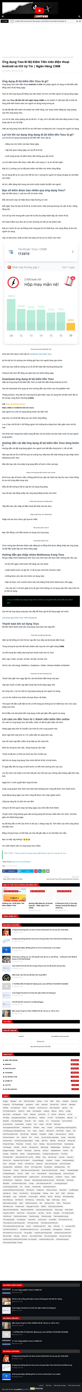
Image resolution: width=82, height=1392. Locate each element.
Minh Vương (55, 1200)
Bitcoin (61, 1111)
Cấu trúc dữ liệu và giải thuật (50, 1137)
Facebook (74, 1101)
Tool (33, 1173)
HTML (37, 1104)
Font (29, 1131)
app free (64, 1108)
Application (18, 1180)
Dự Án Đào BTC (8, 1124)
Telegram (39, 1073)
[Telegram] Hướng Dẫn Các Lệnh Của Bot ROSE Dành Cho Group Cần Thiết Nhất (40, 930)
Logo (14, 1196)
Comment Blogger (37, 1160)
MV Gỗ (27, 1167)
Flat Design (28, 1150)
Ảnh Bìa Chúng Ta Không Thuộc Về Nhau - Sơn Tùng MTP (20, 1239)
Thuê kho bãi (7, 1216)
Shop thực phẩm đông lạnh (44, 1210)
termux (67, 1177)
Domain (27, 1187)
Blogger (5, 1101)
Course (36, 1137)
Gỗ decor (45, 1150)
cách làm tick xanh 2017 (10, 1229)
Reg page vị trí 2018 (33, 1206)
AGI (18, 1137)
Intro (52, 1193)
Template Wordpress (33, 1154)
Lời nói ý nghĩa (33, 1196)
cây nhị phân (7, 1177)
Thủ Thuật (64, 1154)
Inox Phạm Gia (29, 1164)
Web (49, 1226)
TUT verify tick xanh (68, 1213)
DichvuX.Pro (40, 1041)
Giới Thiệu (49, 1385)
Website (5, 1108)
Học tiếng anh (17, 1114)
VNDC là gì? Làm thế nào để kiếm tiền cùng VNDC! (29, 975)
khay (43, 1127)
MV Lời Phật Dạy (8, 1200)
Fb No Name (30, 1190)
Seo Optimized (15, 1108)
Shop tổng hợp (68, 1144)
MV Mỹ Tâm (14, 1154)
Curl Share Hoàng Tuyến (19, 1183)
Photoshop (19, 1144)
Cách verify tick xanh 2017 (44, 1183)
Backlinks (6, 1121)
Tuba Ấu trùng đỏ (68, 1173)
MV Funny (57, 1196)
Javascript (45, 1104)
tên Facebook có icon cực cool (12, 1233)
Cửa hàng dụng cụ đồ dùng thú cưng (14, 1131)
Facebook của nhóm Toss (40, 354)
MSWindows (18, 1167)
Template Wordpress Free (51, 1154)
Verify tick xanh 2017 (39, 1226)
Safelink (43, 1206)
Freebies (28, 1124)
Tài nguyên (43, 1134)
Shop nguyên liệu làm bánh (11, 1127)
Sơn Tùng (41, 1213)
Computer (49, 1160)
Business (27, 1180)
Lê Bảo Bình (22, 1196)
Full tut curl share (52, 1190)
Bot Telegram (37, 1111)
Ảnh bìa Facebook (8, 1137)
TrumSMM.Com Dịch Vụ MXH (60, 1036)
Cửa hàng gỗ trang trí (60, 1183)
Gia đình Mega (73, 1190)
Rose (35, 1144)
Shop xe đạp (58, 1210)
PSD (34, 1121)
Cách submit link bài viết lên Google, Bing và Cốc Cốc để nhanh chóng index (38, 966)
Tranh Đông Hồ (41, 1173)
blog (44, 1157)
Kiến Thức (45, 1141)
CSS (71, 1108)
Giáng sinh (12, 1164)
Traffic (25, 1114)
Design (63, 1137)
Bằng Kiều (6, 1183)
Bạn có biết (6, 1114)
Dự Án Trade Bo (39, 1089)
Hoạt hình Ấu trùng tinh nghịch (24, 1141)
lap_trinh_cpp (52, 1157)
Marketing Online (60, 1167)
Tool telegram (21, 1219)
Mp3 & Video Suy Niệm (10, 1203)
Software (42, 1118)
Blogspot (13, 1101)
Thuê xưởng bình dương (61, 1216)
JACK (57, 1193)
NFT (41, 1203)
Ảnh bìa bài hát (7, 1180)
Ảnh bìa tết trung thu (62, 1239)
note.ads (61, 1157)
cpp (73, 1147)
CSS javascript (55, 1121)
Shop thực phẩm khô (27, 1210)
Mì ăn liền (28, 1121)
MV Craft (48, 1124)
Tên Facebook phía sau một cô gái (13, 1226)
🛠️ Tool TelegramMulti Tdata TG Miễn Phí (42, 21)
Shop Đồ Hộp (24, 1134)
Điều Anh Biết (7, 1236)
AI (75, 1118)
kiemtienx (68, 1229)
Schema (16, 1170)
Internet (65, 1150)
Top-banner (31, 1219)
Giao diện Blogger (16, 1121)
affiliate (38, 1157)
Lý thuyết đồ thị (7, 1167)
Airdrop (39, 1064)
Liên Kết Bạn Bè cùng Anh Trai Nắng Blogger (28, 1002)
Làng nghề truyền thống (19, 1118)
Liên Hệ (41, 1385)
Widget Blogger (55, 1147)
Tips (20, 1101)
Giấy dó (41, 1131)
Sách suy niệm (31, 1213)
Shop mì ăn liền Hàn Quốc (49, 1170)
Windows (36, 1127)
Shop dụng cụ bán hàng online (30, 1170)
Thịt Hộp (16, 1147)
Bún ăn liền (70, 1180)
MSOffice (42, 1196)
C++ (47, 1121)
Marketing (72, 1104)
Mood (64, 1200)
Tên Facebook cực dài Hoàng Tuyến (14, 1223)
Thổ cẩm (20, 1173)
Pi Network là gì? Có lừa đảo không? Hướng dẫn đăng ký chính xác (66, 905)
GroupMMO (7, 71)
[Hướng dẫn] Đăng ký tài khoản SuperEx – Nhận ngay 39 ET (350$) (41, 905)
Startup (62, 1170)
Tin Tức (39, 1085)
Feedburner (40, 1190)
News (28, 1111)
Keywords (39, 1164)
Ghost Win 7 (63, 1190)
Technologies (7, 1147)
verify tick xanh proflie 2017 (62, 1233)
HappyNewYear (56, 1150)
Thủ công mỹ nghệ (8, 1219)
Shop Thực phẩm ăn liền (10, 1134)
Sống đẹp (56, 1213)
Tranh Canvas (42, 1219)
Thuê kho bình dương (20, 1216)
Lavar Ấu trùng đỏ (65, 1164)
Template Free (26, 1127)
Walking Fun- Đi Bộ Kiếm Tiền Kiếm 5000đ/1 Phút (13, 904)
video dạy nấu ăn (61, 1134)
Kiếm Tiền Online (14, 57)
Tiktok (27, 1173)
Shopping (34, 1134)
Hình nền (64, 1104)
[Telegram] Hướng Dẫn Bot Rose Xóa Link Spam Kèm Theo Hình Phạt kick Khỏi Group (42, 939)
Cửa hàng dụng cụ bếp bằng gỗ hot (65, 1127)
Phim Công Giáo (55, 1108)
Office (58, 1203)
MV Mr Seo (62, 1114)
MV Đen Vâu (71, 1141)
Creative (49, 1127)
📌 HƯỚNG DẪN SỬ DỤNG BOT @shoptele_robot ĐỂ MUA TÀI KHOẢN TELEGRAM (40, 984)
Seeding (41, 1144)
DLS (21, 1187)
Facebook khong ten (49, 1187)
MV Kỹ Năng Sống (68, 1196)
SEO (74, 1131)
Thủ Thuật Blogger (17, 1104)
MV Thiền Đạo (30, 1200)
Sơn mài (48, 1213)
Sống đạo (33, 1114)
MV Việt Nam (48, 1167)
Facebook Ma (36, 1187)
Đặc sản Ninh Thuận (36, 1236)
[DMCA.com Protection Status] (36, 1389)
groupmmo (29, 1104)
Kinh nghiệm (7, 1196)
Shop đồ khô (69, 1210)
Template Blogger (72, 1170)
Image (37, 1141)
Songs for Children (8, 1213)
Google (68, 1111)
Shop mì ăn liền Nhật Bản (10, 1210)
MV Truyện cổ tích (36, 1167)
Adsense (46, 1111)
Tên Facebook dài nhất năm (49, 1223)
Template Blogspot (9, 1173)
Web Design (44, 1147)
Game (35, 1131)
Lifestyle (5, 1154)
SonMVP (21, 1036)
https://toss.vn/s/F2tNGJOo (21, 862)
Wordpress (66, 1147)
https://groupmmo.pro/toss (15, 404)
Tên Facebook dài (32, 1223)
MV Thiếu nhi (19, 1200)
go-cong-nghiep (46, 1229)
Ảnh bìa (71, 1134)
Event (4, 1164)
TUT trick (50, 1118)
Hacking (45, 1193)
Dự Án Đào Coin (39, 1077)
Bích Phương (60, 1180)
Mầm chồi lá (50, 1131)
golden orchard (34, 1177)
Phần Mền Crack (8, 1206)
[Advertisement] (41, 41)
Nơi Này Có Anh (49, 1203)
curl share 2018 (70, 1226)
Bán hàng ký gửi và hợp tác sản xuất (43, 1180)
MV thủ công (40, 1200)
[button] (41, 296)
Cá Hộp (31, 1183)
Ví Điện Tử (39, 1081)
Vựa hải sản (41, 1114)
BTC (30, 1137)
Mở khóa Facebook (31, 1203)
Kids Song (70, 1193)
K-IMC (63, 1193)
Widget (51, 1134)
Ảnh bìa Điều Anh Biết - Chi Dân (12, 1242)
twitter (74, 1177)
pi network (59, 1177)
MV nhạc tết (61, 1141)
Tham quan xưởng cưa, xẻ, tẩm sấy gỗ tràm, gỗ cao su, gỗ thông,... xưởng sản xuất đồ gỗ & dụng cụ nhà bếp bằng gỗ (44, 958)
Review (68, 1131)
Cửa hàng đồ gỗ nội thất (10, 1187)
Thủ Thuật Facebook (9, 1111)
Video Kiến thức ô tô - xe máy (24, 1157)
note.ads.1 (70, 1157)
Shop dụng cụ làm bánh (55, 1206)
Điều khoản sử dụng (60, 1385)
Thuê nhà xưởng (46, 1216)
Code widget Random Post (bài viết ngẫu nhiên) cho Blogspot (34, 993)
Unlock (28, 1226)
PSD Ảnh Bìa (60, 1131)
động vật (69, 1118)
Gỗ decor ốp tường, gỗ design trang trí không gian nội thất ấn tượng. (37, 1299)
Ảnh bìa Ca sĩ (7, 1160)
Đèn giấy (16, 1236)
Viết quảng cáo (33, 1147)
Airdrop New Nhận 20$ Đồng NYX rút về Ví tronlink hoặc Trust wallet (36, 948)
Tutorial (24, 1147)
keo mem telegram (47, 1177)
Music (21, 1203)
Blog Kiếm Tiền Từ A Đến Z (22, 1160)
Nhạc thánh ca (32, 1118)
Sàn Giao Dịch (39, 1068)
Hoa (35, 1124)
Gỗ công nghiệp (35, 1193)
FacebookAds (19, 1124)
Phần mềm (57, 1124)
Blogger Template (8, 1150)
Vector (24, 1108)
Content (57, 1160)
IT (48, 1114)
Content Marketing (68, 1160)
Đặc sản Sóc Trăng (65, 1236)
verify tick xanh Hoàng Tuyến (43, 1233)
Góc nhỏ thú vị (24, 1193)
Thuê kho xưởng (34, 1216)
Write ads (56, 1226)
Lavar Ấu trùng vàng (51, 1164)
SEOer (58, 1101)
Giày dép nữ (7, 1193)
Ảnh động (6, 1118)
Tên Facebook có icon (65, 1219)
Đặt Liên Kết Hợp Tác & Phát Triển (41, 1046)
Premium (28, 1144)
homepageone (57, 1229)
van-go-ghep (28, 1233)
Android (24, 1137)
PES (69, 1167)
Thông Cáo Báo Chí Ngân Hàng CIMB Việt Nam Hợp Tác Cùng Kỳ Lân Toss (40, 853)
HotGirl (20, 1164)
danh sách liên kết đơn (20, 1177)
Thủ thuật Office (8, 1157)
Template (65, 1101)
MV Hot (54, 1114)
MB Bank (53, 1141)
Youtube (41, 1121)
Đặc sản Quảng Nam (51, 1236)
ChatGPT (19, 1150)
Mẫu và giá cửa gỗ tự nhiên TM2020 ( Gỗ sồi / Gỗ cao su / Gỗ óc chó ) (35, 1011)
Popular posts (19, 1206)
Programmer (7, 1170)
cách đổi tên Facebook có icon (29, 1229)
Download (6, 1104)
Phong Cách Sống (8, 1144)
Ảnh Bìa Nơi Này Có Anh (46, 1239)
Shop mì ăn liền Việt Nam (54, 1144)
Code (46, 1101)
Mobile (22, 1154)
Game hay (37, 1150)
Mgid (48, 1200)
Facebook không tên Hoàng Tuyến (13, 1190)
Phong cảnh (66, 1203)
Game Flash (71, 1137)
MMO (52, 1101)
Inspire (41, 1124)
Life (72, 1150)
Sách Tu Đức (20, 1213)
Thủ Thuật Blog (60, 1118)
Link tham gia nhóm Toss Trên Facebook (19, 618)
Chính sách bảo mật (74, 1385)
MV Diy (50, 1196)
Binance (54, 1111)
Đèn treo (24, 1236)
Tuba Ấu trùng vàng (55, 1173)
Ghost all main (7, 1141)
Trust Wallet (52, 1219)
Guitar (15, 1193)
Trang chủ (5, 57)
